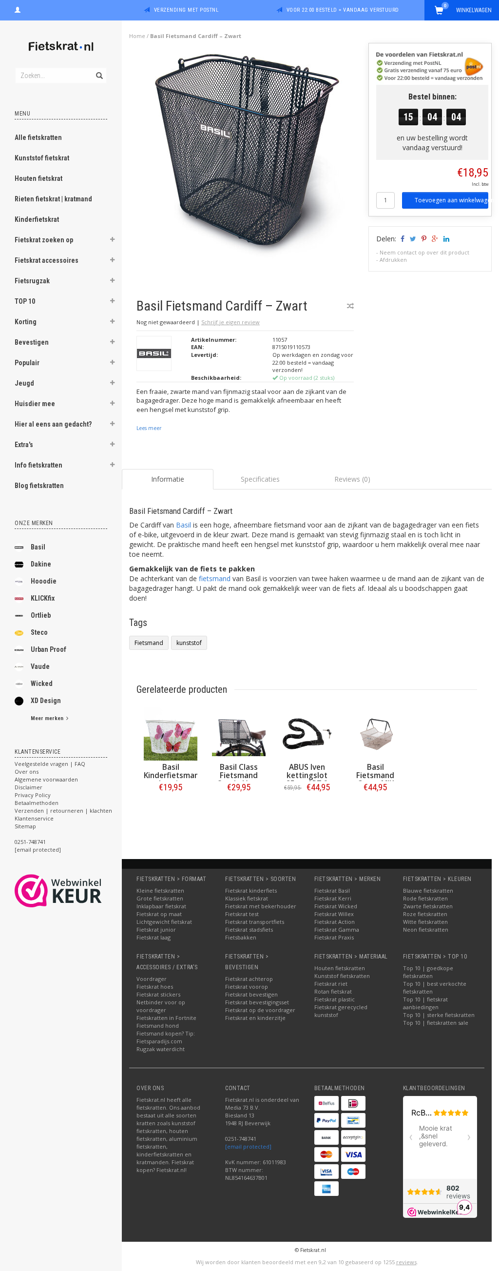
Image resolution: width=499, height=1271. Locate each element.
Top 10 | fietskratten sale (435, 1022)
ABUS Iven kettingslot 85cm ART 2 (307, 775)
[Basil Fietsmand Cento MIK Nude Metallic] (375, 734)
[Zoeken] (98, 70)
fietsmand (214, 578)
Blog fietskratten (39, 485)
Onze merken (34, 523)
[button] (112, 241)
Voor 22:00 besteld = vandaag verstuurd (343, 10)
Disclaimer (28, 787)
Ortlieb (41, 615)
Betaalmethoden (36, 802)
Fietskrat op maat (159, 914)
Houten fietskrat (38, 178)
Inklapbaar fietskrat (161, 906)
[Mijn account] (17, 8)
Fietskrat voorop (246, 986)
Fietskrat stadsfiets (249, 929)
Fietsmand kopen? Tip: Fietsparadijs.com (165, 1037)
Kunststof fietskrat (42, 158)
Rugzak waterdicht (160, 1049)
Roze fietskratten (425, 914)
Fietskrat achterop (249, 978)
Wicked (42, 683)
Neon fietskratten (425, 929)
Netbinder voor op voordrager (160, 1006)
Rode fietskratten (425, 898)
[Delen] (401, 238)
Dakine (41, 564)
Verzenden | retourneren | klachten (63, 810)
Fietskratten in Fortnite (166, 1017)
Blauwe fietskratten (428, 890)
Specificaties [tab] (260, 479)
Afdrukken (393, 259)
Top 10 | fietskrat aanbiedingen (425, 1003)
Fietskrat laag (153, 937)
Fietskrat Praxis (334, 937)
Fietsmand (148, 643)
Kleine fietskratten (160, 890)
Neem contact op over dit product (424, 252)
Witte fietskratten (425, 921)
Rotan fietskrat (333, 991)
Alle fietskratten (38, 137)
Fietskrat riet (330, 983)
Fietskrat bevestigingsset (257, 1002)
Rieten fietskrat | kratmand (53, 199)
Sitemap (25, 826)
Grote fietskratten (159, 898)
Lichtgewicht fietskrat (164, 921)
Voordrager (151, 978)
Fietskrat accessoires (46, 260)
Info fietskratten (38, 465)
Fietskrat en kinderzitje (255, 1017)
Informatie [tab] (167, 479)
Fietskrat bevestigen (251, 994)
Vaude (40, 666)
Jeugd (24, 383)
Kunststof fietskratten (342, 975)
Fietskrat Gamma (336, 929)
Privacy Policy (33, 795)
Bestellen (170, 807)
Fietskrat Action (334, 921)
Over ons (26, 771)
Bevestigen (32, 342)
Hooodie (44, 581)
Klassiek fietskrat (246, 898)
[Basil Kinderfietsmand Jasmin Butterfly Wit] (170, 734)
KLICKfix (43, 598)
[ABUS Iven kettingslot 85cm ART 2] (307, 734)
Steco (39, 632)
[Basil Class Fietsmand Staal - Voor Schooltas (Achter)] (239, 734)
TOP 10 (25, 301)
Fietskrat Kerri (332, 898)
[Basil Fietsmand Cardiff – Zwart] (249, 165)
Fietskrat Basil (332, 890)
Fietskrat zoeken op (44, 240)
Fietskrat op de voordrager (260, 1010)
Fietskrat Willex (334, 914)
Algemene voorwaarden (46, 779)
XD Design (46, 700)
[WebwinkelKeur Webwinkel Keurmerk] (76, 890)
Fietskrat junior (156, 929)
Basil (38, 547)
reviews (406, 1262)
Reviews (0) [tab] (352, 479)
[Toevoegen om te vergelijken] (350, 306)
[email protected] (248, 1146)
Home (137, 35)
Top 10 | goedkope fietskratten (428, 971)
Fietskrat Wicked (335, 906)
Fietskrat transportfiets (254, 921)
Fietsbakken (240, 937)
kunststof (189, 643)
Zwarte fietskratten (428, 906)
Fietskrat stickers (158, 994)
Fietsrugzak (32, 281)
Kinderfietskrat (37, 219)
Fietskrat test (242, 914)
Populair (27, 363)
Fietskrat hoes (154, 986)
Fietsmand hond (157, 1025)
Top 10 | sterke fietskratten (439, 1014)
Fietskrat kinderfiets (251, 890)
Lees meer (148, 428)
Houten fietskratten (339, 968)
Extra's (24, 445)
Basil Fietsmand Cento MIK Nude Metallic (375, 779)
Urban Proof (48, 649)
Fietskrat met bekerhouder (260, 906)
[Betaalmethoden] (326, 1103)
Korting (26, 322)
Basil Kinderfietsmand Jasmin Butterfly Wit (174, 779)
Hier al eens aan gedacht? (53, 424)
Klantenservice (34, 818)
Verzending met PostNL (186, 10)
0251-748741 (30, 841)
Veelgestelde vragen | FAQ (50, 763)
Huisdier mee (35, 404)
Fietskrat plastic (334, 999)
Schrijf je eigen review (230, 322)
